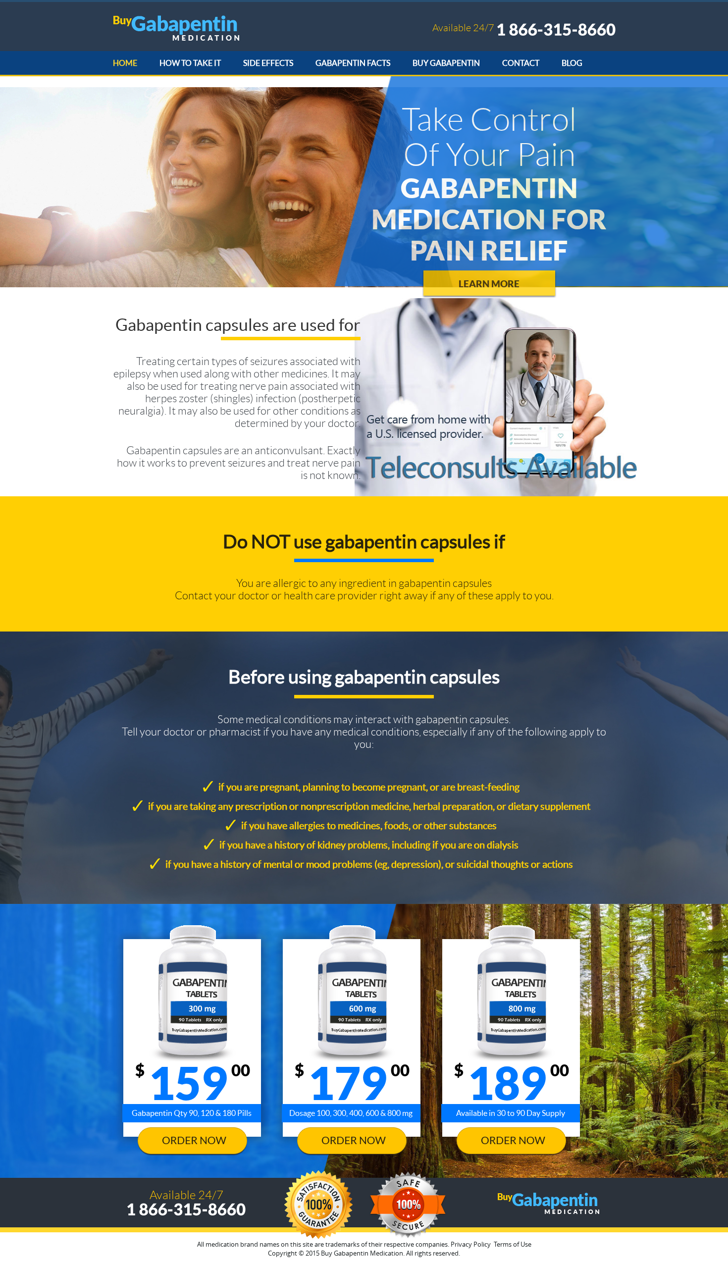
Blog (572, 62)
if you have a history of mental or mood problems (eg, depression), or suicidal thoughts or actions (369, 864)
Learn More (489, 283)
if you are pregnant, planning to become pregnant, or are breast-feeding (369, 787)
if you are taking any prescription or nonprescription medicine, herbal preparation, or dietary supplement (369, 806)
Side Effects (268, 62)
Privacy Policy (471, 1244)
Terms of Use (512, 1244)
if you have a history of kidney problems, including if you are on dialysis (369, 845)
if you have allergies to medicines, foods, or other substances (369, 825)
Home (125, 62)
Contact (520, 62)
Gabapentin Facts (352, 62)
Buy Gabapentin (446, 62)
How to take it (190, 62)
